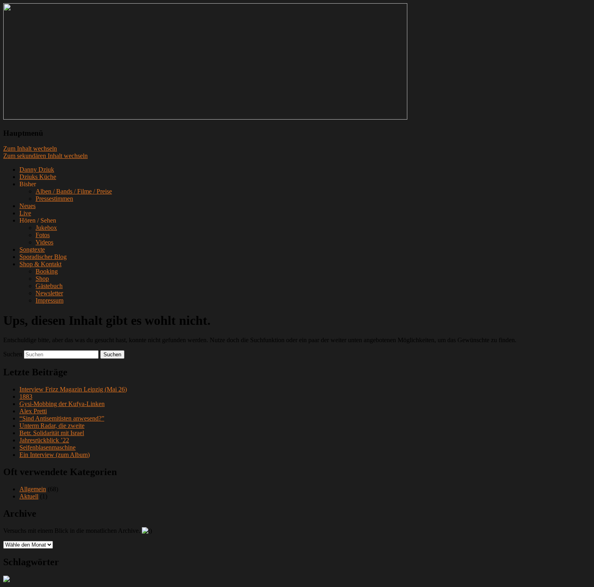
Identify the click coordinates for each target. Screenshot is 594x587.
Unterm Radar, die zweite (51, 425)
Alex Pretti (33, 411)
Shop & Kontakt (40, 264)
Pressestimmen (54, 198)
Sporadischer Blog (43, 256)
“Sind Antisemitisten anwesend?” (61, 418)
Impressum (49, 300)
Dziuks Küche (37, 176)
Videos (44, 242)
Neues (27, 205)
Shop (42, 278)
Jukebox (46, 227)
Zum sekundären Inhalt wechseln (45, 155)
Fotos (43, 234)
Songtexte (32, 249)
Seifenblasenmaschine (47, 447)
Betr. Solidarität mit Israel (51, 432)
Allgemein (32, 489)
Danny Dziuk (36, 169)
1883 (25, 396)
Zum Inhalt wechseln (30, 148)
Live (25, 213)
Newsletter (49, 293)
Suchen (12, 354)
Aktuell (28, 496)
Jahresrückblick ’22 (44, 440)
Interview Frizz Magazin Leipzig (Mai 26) (73, 389)
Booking (47, 271)
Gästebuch (49, 285)
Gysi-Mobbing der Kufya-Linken (62, 403)
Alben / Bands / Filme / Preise (74, 191)
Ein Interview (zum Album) (54, 454)
